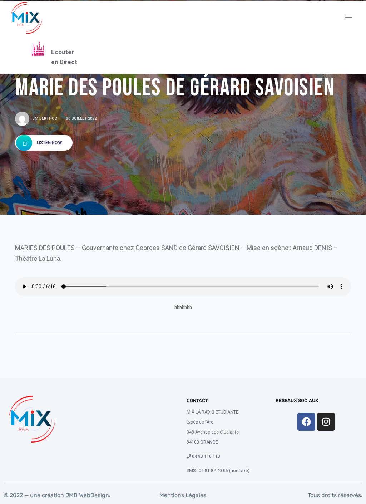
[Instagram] (326, 422)
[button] (348, 17)
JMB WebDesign (86, 495)
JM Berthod (45, 118)
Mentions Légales (182, 495)
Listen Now (49, 142)
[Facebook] (306, 422)
